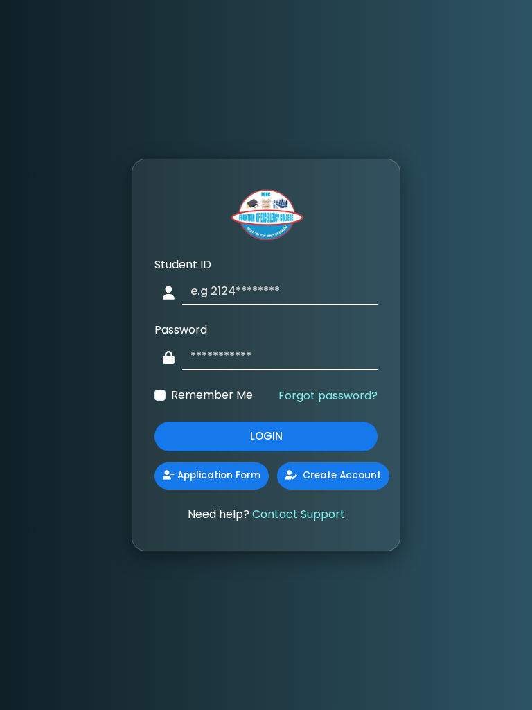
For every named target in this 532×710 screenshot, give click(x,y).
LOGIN (266, 435)
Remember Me (212, 395)
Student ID (182, 264)
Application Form (218, 475)
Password (180, 330)
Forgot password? (328, 396)
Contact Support (298, 514)
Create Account (340, 475)
